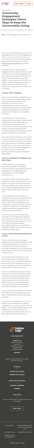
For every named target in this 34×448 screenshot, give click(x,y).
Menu (29, 3)
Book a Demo (19, 3)
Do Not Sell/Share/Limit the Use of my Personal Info (24, 427)
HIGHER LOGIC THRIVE (17, 371)
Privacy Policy (9, 425)
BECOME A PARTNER (17, 385)
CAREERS (17, 388)
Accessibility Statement (24, 432)
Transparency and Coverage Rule (9, 436)
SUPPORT (17, 352)
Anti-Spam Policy (9, 432)
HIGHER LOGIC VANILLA (17, 374)
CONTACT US (17, 341)
